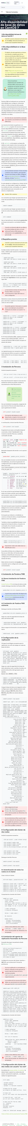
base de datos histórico (13, 176)
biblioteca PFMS (7, 944)
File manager (5, 1125)
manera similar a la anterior (17, 1070)
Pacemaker (6, 126)
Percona (9, 136)
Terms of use (12, 1125)
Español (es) (16, 3)
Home (2, 16)
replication (7, 143)
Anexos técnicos (23, 15)
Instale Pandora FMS (6, 584)
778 (8, 2)
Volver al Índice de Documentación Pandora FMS (14, 1114)
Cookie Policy (19, 1125)
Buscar (23, 7)
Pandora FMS (7, 15)
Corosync (5, 130)
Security (25, 1125)
